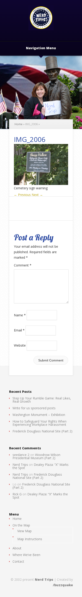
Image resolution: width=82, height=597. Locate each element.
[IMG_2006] (41, 184)
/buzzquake (63, 585)
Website (20, 345)
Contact (18, 561)
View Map (24, 531)
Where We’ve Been (26, 555)
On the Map (21, 525)
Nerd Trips (20, 464)
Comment (22, 265)
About (17, 548)
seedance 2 (21, 455)
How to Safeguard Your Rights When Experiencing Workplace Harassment (40, 423)
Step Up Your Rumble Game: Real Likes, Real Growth (42, 400)
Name (20, 315)
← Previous (22, 195)
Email (19, 330)
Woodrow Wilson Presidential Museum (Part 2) (36, 456)
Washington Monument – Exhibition (39, 414)
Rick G (17, 494)
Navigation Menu (41, 48)
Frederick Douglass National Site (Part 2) (42, 431)
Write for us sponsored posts (34, 408)
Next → (37, 195)
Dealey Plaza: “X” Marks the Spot (41, 466)
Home (19, 124)
